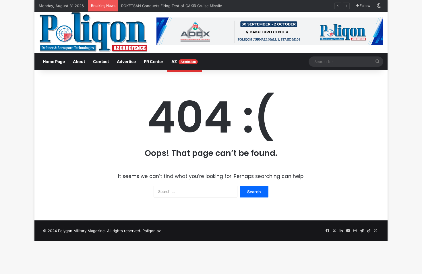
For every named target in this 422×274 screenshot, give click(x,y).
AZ (183, 61)
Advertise (126, 61)
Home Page (54, 61)
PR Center (153, 61)
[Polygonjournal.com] (93, 32)
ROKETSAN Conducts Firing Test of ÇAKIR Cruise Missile (172, 5)
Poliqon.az (151, 230)
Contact (101, 61)
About (79, 61)
